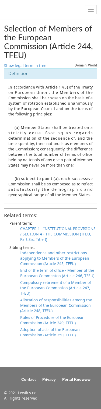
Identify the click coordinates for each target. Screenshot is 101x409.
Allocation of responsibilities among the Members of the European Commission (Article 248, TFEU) (56, 305)
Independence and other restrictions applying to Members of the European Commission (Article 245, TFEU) (54, 258)
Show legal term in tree (25, 65)
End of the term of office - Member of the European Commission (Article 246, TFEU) (57, 273)
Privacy (49, 379)
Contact (28, 379)
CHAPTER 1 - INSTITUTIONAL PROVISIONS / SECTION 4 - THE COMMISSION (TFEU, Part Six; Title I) (58, 234)
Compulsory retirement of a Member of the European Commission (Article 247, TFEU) (55, 288)
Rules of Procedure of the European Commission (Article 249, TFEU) (52, 320)
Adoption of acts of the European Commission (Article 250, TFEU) (50, 332)
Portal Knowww (76, 379)
